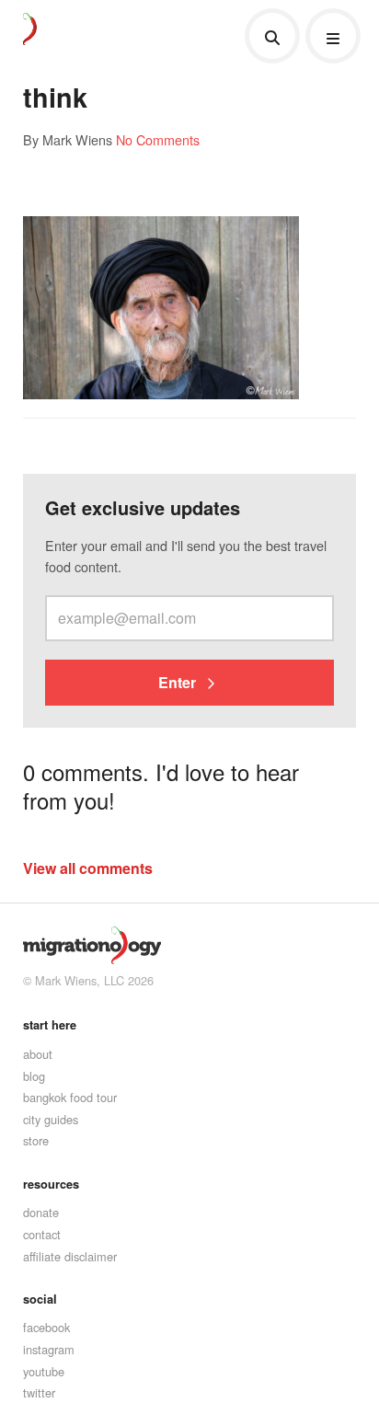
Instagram (49, 1349)
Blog (34, 1076)
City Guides (50, 1119)
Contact (42, 1234)
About (37, 1054)
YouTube (43, 1371)
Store (36, 1140)
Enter (179, 682)
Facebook (46, 1327)
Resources (51, 1184)
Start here (49, 1025)
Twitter (39, 1392)
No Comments (158, 139)
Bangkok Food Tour (70, 1097)
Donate (41, 1212)
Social (40, 1299)
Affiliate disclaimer (70, 1256)
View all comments (88, 868)
